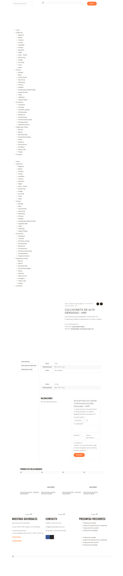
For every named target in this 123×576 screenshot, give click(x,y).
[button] (61, 159)
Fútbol (20, 42)
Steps (20, 95)
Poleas (20, 152)
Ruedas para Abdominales (27, 90)
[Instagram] (52, 537)
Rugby (20, 60)
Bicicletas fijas (22, 134)
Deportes (19, 32)
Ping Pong (21, 57)
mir (93, 329)
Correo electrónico (90, 436)
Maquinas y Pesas (22, 127)
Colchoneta (83, 329)
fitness (89, 329)
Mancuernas (22, 144)
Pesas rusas (22, 149)
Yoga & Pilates (22, 100)
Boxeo (20, 37)
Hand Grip (21, 80)
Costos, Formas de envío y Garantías (95, 525)
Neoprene (21, 114)
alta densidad (75, 329)
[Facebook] (48, 537)
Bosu (20, 75)
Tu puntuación (79, 417)
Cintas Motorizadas (24, 137)
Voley (20, 67)
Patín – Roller (22, 55)
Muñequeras (22, 112)
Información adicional (28, 365)
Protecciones (22, 117)
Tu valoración (79, 424)
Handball (21, 45)
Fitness (18, 70)
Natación (21, 50)
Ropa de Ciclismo (23, 124)
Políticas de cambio (89, 523)
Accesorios (19, 102)
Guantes (21, 107)
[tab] (28, 362)
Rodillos (20, 87)
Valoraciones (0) (26, 369)
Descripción (25, 361)
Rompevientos (23, 122)
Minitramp (21, 82)
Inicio (18, 30)
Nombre (77, 435)
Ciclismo (21, 40)
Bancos (20, 129)
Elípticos (21, 142)
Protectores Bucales (25, 119)
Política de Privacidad (90, 530)
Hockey (20, 47)
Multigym (21, 147)
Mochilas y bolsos (24, 110)
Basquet (21, 35)
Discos (20, 139)
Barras (20, 132)
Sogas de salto (23, 92)
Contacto (19, 154)
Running (21, 62)
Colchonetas (22, 77)
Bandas (20, 72)
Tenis (20, 65)
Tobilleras (21, 97)
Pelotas (20, 85)
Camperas (21, 105)
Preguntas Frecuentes (90, 528)
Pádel (20, 52)
